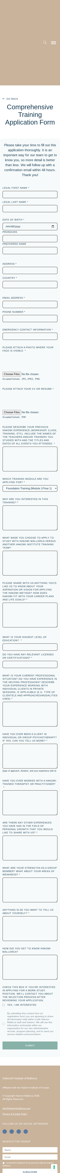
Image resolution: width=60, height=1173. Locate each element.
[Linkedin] (18, 1131)
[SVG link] (53, 43)
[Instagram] (12, 1131)
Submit (30, 1045)
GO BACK (12, 99)
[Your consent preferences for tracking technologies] (54, 1167)
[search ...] (45, 43)
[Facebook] (4, 1131)
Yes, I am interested (21, 1005)
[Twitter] (26, 1131)
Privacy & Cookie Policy (14, 1114)
